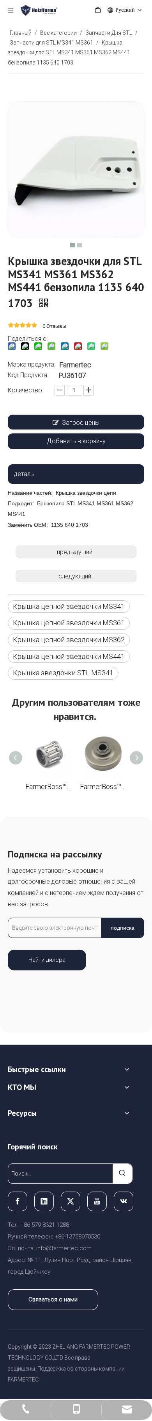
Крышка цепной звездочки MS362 (69, 639)
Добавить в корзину (76, 441)
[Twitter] (70, 1201)
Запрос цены (80, 422)
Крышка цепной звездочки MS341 (69, 606)
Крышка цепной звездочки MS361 (69, 623)
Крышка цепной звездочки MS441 (69, 656)
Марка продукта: (31, 364)
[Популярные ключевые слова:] (122, 1173)
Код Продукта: (28, 375)
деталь (24, 474)
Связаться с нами (53, 1299)
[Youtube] (97, 1201)
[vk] (123, 1201)
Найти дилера (46, 959)
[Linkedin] (44, 1201)
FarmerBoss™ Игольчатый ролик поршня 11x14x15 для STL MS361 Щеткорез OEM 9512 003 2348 (48, 786)
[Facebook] (17, 1201)
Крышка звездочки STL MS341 (63, 673)
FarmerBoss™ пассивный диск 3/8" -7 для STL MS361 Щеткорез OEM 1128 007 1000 (103, 786)
